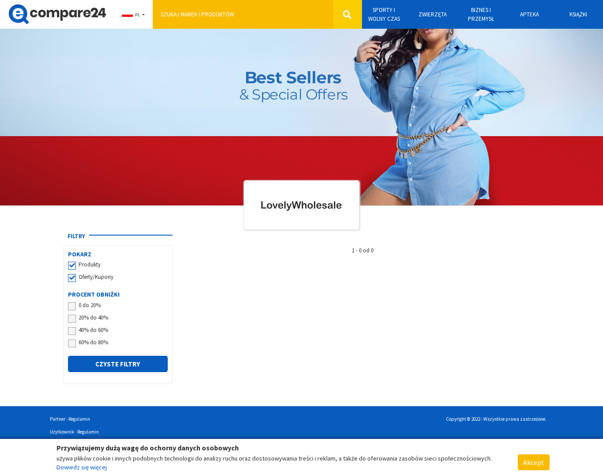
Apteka (529, 14)
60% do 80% (93, 342)
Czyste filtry (117, 364)
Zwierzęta (432, 14)
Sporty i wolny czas (384, 14)
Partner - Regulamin (70, 419)
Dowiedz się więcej (82, 467)
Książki (578, 14)
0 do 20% (90, 305)
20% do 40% (93, 317)
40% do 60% (93, 330)
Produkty (90, 264)
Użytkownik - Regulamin (74, 432)
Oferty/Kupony (96, 277)
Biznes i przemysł (481, 14)
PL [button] (137, 15)
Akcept (533, 462)
